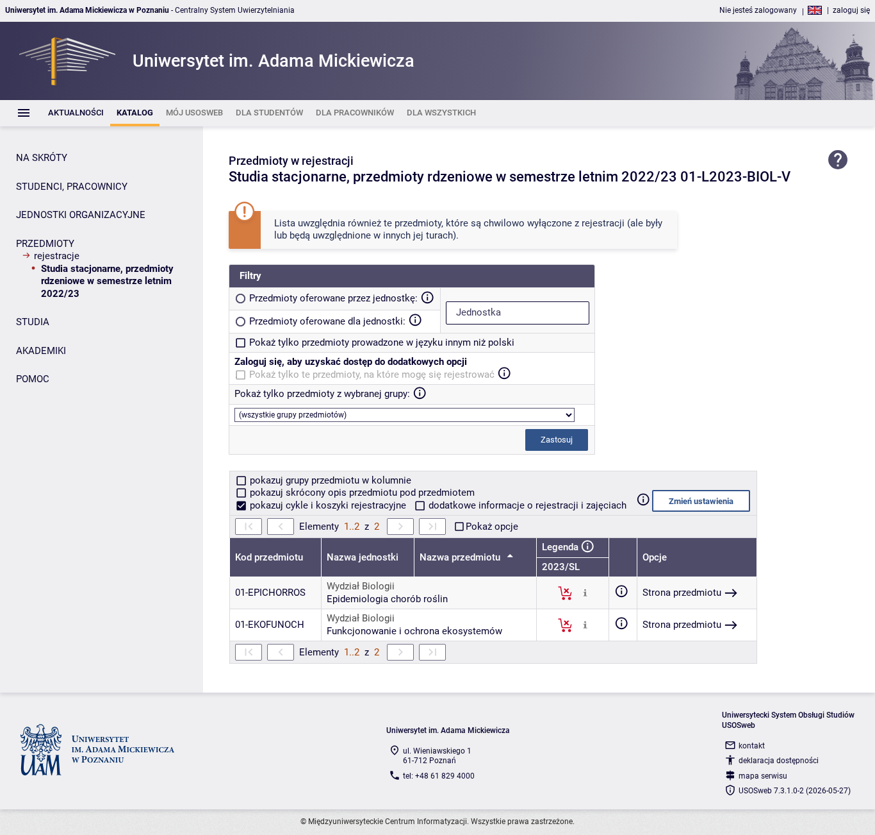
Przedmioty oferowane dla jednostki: (327, 321)
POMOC (32, 379)
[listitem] (76, 113)
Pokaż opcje (492, 526)
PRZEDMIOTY (45, 243)
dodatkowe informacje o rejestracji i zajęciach (526, 505)
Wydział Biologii (361, 586)
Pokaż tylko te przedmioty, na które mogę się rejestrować (372, 374)
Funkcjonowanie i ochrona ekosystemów (414, 631)
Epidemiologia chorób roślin (387, 599)
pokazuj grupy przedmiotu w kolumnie (329, 480)
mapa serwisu (763, 776)
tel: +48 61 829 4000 (439, 776)
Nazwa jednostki (362, 557)
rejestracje (56, 256)
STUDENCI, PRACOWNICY (71, 186)
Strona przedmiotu (681, 592)
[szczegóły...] (585, 592)
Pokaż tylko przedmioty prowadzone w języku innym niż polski (381, 342)
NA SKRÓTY (41, 158)
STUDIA (32, 322)
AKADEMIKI (41, 351)
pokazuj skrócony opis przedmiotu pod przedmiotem (361, 492)
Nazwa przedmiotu (461, 557)
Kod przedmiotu (269, 557)
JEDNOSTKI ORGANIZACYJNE (80, 215)
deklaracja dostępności (779, 760)
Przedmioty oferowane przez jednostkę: (333, 298)
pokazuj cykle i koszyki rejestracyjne (328, 505)
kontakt (752, 745)
